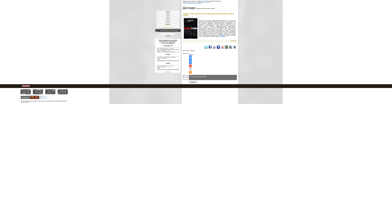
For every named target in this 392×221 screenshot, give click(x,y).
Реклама (200, 3)
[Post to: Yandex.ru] (222, 47)
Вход (202, 2)
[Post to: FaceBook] (210, 47)
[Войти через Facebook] (190, 62)
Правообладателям (193, 3)
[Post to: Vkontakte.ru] (235, 47)
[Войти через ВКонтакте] (190, 59)
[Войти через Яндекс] (190, 66)
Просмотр (167, 71)
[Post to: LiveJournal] (231, 47)
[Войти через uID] (190, 56)
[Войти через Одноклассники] (190, 72)
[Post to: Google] (214, 47)
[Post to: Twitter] (206, 47)
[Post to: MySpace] (218, 47)
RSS (208, 2)
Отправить (193, 82)
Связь (188, 3)
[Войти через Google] (190, 69)
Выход (204, 2)
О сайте (184, 3)
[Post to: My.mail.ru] (226, 47)
